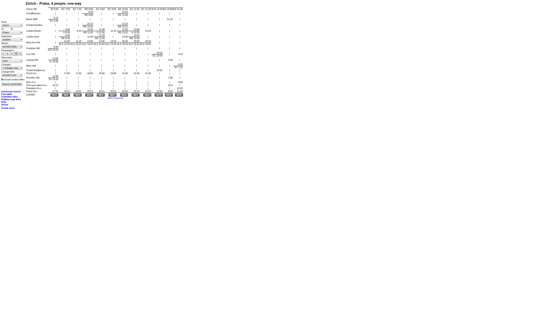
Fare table (6, 94)
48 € (77, 95)
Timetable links (9, 96)
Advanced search (11, 91)
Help (3, 102)
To (2, 29)
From (4, 22)
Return (4, 43)
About (4, 104)
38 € (66, 95)
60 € (169, 95)
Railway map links (11, 99)
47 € (158, 95)
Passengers (7, 50)
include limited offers (14, 79)
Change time (8, 71)
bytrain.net (12, 10)
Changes (6, 64)
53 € (89, 95)
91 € (54, 95)
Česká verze (8, 108)
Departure (6, 36)
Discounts (6, 57)
